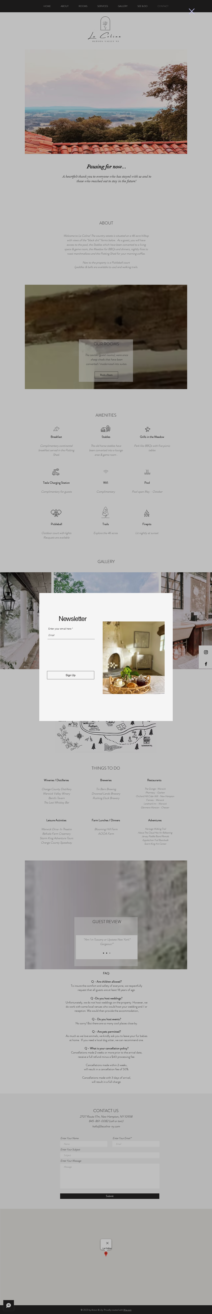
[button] (192, 11)
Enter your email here (59, 628)
